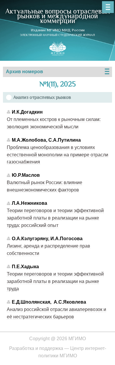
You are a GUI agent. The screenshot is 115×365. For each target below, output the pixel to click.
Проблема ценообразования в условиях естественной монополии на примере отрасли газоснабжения (57, 155)
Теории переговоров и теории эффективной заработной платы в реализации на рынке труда (55, 281)
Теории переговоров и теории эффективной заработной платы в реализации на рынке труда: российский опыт (55, 218)
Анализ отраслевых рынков (42, 97)
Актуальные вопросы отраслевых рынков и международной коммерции (57, 15)
